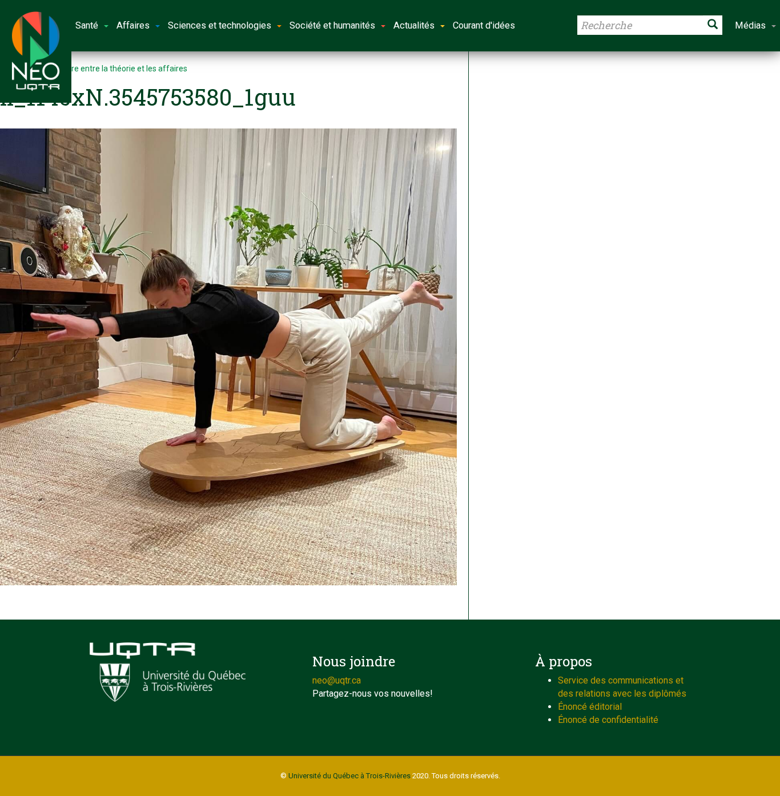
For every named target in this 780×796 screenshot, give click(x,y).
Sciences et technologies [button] (219, 25)
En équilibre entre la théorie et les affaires (112, 68)
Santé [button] (86, 25)
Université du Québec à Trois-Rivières (349, 775)
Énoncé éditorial (590, 706)
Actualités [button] (414, 25)
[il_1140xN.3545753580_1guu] (228, 356)
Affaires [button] (133, 25)
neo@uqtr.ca (336, 680)
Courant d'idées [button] (484, 25)
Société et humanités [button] (332, 25)
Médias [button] (750, 25)
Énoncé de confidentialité (608, 719)
